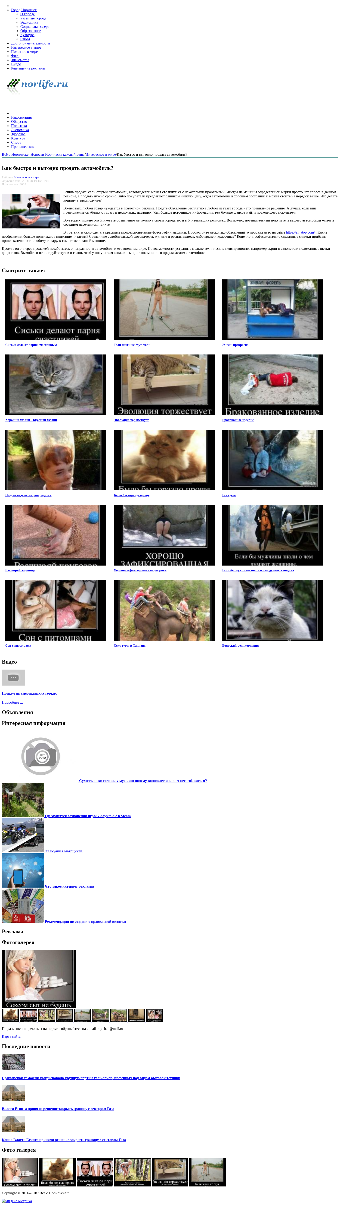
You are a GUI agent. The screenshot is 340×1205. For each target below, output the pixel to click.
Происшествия (22, 147)
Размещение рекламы (28, 68)
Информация (21, 117)
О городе (27, 14)
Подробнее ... (12, 702)
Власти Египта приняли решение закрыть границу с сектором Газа (58, 1109)
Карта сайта (11, 1036)
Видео (16, 64)
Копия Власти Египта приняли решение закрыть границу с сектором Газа (64, 1140)
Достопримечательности (30, 43)
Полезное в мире (24, 52)
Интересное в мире (26, 47)
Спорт (25, 39)
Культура (27, 35)
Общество (19, 121)
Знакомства (20, 60)
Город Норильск (24, 10)
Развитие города (33, 18)
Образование (30, 31)
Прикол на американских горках (29, 693)
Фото (15, 56)
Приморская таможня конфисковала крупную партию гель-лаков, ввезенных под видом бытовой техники (91, 1078)
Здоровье (18, 134)
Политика (19, 126)
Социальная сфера (34, 26)
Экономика (29, 22)
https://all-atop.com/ (300, 232)
